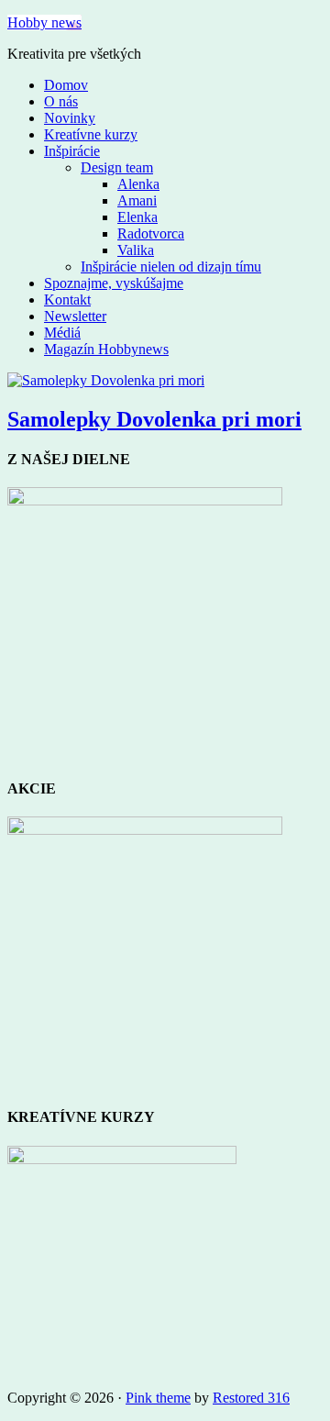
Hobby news (44, 22)
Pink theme (158, 1397)
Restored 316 (251, 1397)
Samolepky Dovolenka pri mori (154, 419)
